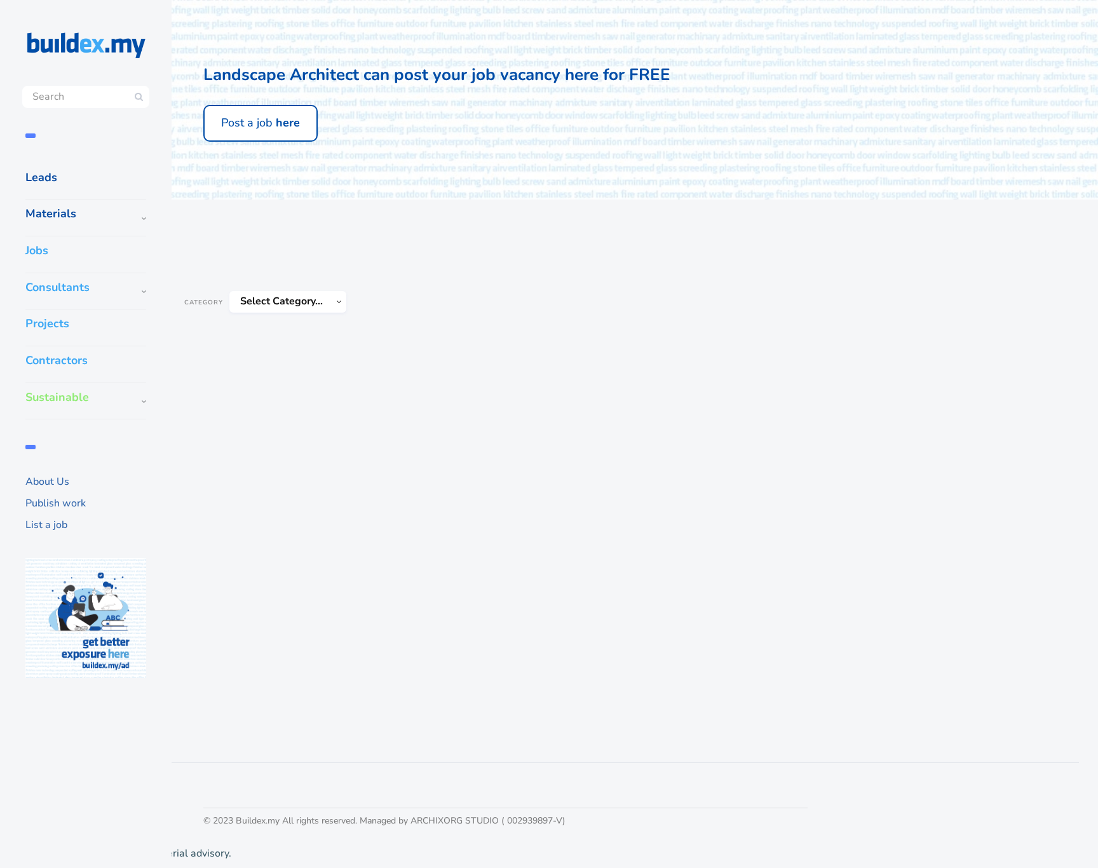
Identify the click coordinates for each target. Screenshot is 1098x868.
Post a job (260, 122)
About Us (47, 482)
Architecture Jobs (240, 217)
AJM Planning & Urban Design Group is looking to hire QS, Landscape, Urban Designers (276, 584)
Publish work (55, 503)
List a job (46, 525)
